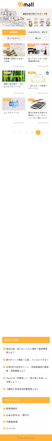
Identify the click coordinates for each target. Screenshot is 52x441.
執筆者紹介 (12, 408)
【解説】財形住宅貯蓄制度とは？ (22, 389)
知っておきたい (14, 38)
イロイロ (10, 428)
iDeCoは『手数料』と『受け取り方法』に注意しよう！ (27, 380)
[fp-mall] (26, 5)
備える (38, 38)
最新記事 (14, 32)
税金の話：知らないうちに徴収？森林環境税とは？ (26, 351)
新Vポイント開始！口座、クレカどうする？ (27, 360)
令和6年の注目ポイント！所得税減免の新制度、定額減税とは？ (27, 369)
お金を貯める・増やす (38, 32)
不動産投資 (12, 422)
